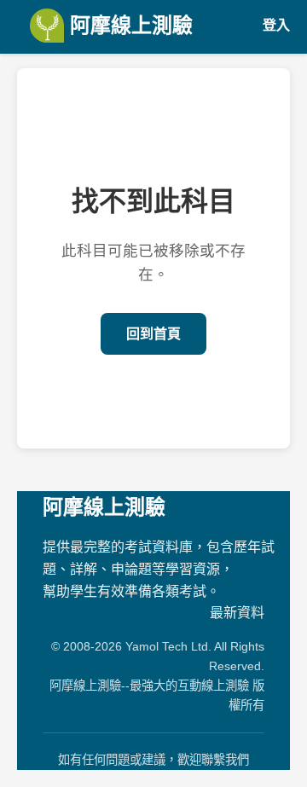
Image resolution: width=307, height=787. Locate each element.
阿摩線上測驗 (128, 25)
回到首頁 (153, 334)
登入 (276, 25)
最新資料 (237, 612)
